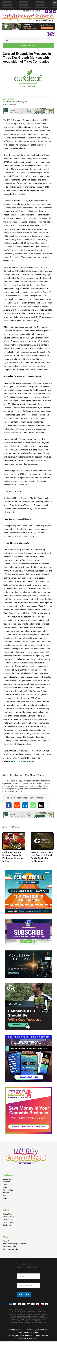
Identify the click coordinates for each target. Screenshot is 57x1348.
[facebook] (46, 11)
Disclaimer (7, 1226)
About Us (6, 1241)
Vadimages (33, 1339)
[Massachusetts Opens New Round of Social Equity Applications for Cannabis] (34, 841)
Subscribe (24, 1295)
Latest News (7, 1179)
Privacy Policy (8, 1223)
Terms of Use (8, 1220)
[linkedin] (54, 11)
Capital (5, 1185)
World (5, 1199)
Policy (5, 1196)
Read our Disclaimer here (21, 761)
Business (6, 1182)
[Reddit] (17, 805)
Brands (5, 1188)
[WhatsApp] (33, 805)
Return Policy (8, 1215)
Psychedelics (8, 1190)
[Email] (41, 805)
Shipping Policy (8, 1217)
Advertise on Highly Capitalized (14, 1244)
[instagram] (50, 11)
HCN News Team (11, 104)
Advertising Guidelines (11, 1250)
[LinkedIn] (25, 805)
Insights (6, 1193)
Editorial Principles (10, 1247)
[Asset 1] (28, 15)
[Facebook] (8, 805)
